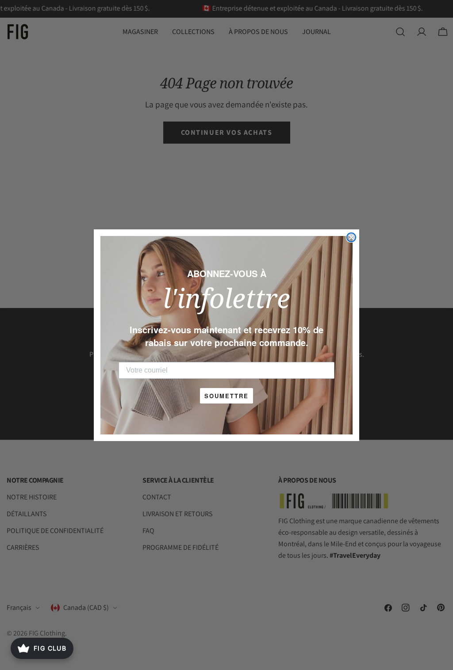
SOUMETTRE (226, 396)
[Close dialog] (351, 237)
